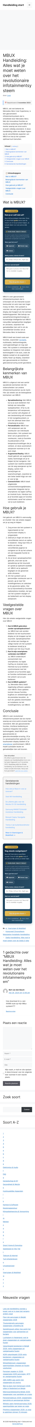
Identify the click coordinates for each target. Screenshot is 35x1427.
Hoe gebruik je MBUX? (14, 185)
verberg (14, 146)
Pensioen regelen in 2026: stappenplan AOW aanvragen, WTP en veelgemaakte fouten (16, 1374)
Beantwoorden (10, 1011)
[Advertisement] (17, 29)
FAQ (4, 1174)
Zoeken (27, 1109)
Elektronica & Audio (10, 1167)
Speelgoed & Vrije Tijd (11, 1249)
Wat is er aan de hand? (12, 265)
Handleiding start (13, 4)
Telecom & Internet (10, 1256)
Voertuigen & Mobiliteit (17, 928)
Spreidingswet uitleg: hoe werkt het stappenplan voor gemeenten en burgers (17, 1331)
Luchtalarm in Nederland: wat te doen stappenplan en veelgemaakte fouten (17, 1340)
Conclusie (9, 194)
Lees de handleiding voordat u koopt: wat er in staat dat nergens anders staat (16, 1311)
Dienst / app (24, 246)
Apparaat (11, 246)
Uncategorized (8, 1266)
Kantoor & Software (10, 1205)
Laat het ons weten (21, 771)
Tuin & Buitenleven (10, 1259)
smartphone (7, 744)
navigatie (22, 340)
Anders (10, 251)
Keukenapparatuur (10, 1208)
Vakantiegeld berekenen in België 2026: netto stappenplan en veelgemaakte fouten (16, 1348)
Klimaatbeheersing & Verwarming (16, 1212)
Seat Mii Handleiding (14, 797)
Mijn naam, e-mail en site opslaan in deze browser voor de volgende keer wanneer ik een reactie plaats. (18, 1073)
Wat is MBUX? (11, 177)
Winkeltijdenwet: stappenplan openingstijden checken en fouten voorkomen (16, 1365)
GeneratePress (17, 1424)
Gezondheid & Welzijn (11, 1184)
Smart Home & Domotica (12, 1245)
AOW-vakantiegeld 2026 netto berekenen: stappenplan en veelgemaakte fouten (15, 1357)
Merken (6, 1222)
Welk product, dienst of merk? (14, 255)
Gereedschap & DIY (10, 1181)
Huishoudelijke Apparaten (13, 1191)
